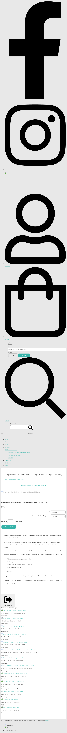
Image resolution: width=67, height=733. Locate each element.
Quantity (4, 521)
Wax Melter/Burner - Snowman (10, 710)
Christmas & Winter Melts (16, 479)
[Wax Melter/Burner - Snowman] (11, 707)
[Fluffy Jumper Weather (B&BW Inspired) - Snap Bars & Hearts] (20, 650)
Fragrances (8, 460)
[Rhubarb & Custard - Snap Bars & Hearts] (14, 642)
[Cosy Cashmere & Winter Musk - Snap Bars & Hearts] (17, 666)
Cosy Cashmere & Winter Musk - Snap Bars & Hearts (16, 668)
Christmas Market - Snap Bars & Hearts (12, 637)
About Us (7, 444)
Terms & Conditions (14, 455)
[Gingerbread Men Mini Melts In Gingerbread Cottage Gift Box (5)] (4, 497)
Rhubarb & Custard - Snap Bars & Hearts (13, 644)
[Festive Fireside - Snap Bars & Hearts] (12, 626)
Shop (6, 442)
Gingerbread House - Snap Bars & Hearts (13, 676)
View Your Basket (26, 485)
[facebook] (35, 99)
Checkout (24, 355)
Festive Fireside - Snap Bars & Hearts (12, 629)
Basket (13, 355)
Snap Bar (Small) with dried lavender (12, 684)
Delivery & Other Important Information (19, 452)
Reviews (7, 447)
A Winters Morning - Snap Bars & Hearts (13, 613)
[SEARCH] (30, 427)
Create (47, 721)
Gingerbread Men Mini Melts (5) (10, 702)
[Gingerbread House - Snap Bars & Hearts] (14, 673)
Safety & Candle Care (11, 450)
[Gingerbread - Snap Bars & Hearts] (12, 618)
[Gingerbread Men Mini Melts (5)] (11, 699)
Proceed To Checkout (39, 485)
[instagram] (35, 169)
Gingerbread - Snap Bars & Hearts (11, 621)
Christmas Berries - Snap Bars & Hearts (12, 660)
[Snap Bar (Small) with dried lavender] (12, 681)
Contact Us (8, 463)
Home (6, 439)
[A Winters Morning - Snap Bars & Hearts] (13, 610)
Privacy (10, 458)
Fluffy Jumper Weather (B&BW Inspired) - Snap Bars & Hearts (19, 652)
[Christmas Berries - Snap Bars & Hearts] (13, 658)
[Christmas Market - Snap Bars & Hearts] (13, 634)
